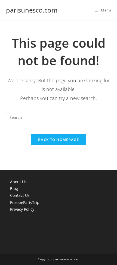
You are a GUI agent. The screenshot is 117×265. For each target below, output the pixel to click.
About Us (18, 181)
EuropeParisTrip (24, 202)
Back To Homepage (58, 139)
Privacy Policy (22, 209)
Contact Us (20, 195)
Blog (14, 188)
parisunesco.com (31, 9)
